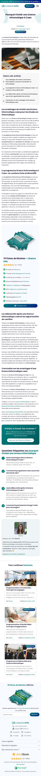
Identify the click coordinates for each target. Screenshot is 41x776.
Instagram (27, 732)
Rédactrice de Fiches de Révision (14, 554)
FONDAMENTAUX (29, 609)
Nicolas (10, 601)
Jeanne (21, 26)
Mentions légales (9, 745)
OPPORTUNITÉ (20, 32)
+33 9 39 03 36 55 (20, 726)
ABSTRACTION (29, 573)
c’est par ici (9, 420)
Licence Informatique (22, 401)
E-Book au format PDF (15, 412)
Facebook (16, 732)
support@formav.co (21, 729)
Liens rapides (7, 741)
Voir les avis (20, 764)
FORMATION (30, 646)
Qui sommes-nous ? (10, 750)
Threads (15, 736)
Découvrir (29, 6)
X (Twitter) (27, 736)
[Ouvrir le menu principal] (37, 6)
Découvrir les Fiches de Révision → (20, 440)
